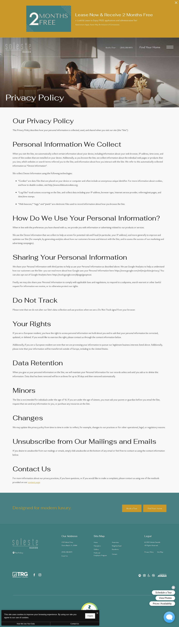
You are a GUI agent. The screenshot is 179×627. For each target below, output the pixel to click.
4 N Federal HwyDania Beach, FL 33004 (69, 543)
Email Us (65, 556)
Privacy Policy (149, 552)
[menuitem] (100, 542)
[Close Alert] (176, 3)
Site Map (160, 552)
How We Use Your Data (26, 624)
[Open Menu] (169, 47)
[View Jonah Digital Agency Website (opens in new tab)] (162, 575)
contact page (34, 482)
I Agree (90, 616)
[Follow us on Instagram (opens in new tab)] (40, 575)
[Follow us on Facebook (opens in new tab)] (34, 575)
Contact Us (74, 624)
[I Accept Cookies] (97, 613)
